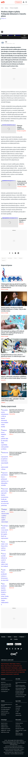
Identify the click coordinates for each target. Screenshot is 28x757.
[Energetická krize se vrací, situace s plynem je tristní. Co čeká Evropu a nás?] (14, 346)
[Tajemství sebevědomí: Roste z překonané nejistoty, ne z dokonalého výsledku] (5, 479)
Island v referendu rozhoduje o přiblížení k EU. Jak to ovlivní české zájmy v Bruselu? (14, 377)
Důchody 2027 (18, 726)
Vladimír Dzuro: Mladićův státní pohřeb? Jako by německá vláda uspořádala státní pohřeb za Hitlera (17, 431)
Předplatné (21, 636)
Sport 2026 (18, 701)
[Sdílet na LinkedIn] (18, 253)
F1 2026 (17, 711)
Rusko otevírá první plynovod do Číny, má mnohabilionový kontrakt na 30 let (22, 182)
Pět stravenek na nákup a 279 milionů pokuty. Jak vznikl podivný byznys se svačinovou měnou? (12, 332)
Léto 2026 (18, 678)
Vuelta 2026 (16, 674)
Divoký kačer (3, 714)
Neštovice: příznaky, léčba (6, 684)
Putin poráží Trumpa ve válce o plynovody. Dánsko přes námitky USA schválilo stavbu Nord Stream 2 (23, 220)
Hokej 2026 (18, 708)
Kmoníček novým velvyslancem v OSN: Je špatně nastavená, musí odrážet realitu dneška (17, 411)
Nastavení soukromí (9, 750)
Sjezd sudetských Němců (6, 707)
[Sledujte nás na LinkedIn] (7, 649)
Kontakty (3, 636)
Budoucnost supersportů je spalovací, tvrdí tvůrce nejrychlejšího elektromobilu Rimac (18, 453)
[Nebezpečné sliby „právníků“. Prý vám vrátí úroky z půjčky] (14, 390)
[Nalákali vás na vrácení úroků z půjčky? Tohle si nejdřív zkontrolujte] (5, 515)
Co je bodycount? (4, 691)
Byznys (6, 7)
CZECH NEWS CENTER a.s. (19, 740)
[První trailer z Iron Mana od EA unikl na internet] (5, 546)
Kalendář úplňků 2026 (5, 689)
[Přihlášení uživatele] (23, 2)
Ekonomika (18, 719)
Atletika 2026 (18, 713)
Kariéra (16, 639)
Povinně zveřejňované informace (17, 753)
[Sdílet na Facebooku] (10, 253)
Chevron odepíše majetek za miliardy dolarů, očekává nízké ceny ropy (22, 127)
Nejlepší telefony (4, 725)
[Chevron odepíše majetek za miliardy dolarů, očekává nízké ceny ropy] (8, 129)
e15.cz (2, 7)
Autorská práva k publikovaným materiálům (13, 746)
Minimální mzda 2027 (20, 728)
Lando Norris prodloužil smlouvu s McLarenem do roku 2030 (17, 570)
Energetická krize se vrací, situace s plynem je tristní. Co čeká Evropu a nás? (13, 355)
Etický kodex (7, 753)
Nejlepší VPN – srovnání (5, 730)
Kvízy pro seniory (4, 687)
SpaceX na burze (4, 723)
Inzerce (15, 636)
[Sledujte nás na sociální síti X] (10, 649)
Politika (3, 701)
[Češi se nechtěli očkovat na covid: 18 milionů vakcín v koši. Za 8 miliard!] (5, 560)
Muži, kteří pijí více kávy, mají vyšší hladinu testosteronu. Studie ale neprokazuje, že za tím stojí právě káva (18, 490)
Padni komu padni (4, 711)
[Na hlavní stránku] (2, 2)
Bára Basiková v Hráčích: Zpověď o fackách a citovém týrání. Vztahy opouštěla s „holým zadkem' (17, 585)
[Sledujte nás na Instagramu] (15, 649)
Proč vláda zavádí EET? (5, 709)
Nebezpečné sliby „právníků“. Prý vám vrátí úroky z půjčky (13, 399)
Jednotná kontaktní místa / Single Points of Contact (14, 752)
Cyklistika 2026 (18, 715)
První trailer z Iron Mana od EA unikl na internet (17, 542)
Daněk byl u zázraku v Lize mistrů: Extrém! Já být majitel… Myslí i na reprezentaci (17, 527)
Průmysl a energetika (14, 7)
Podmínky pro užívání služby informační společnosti (14, 747)
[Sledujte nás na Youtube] (18, 649)
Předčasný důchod (19, 723)
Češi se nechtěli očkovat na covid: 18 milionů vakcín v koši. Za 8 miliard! (17, 554)
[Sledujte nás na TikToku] (21, 649)
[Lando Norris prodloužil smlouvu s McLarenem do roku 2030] (5, 575)
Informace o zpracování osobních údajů (11, 749)
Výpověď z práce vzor (5, 713)
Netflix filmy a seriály (5, 732)
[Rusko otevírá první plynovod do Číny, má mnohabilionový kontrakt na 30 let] (9, 184)
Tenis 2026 (18, 709)
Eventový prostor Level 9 (11, 672)
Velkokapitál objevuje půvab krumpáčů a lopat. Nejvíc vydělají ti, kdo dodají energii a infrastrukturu (14, 285)
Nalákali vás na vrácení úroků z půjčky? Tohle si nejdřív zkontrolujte (18, 509)
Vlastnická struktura (18, 750)
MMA (17, 704)
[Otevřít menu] (26, 2)
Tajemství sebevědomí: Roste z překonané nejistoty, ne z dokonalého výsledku (18, 474)
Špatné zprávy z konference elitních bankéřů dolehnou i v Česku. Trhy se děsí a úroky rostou (13, 309)
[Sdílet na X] (13, 253)
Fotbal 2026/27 (18, 706)
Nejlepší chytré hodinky (5, 728)
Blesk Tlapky (13, 663)
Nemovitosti (8, 668)
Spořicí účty (18, 725)
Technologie (4, 719)
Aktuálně (3, 678)
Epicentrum (3, 682)
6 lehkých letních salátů (20, 696)
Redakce (9, 636)
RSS (11, 639)
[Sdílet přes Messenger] (15, 253)
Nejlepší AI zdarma (4, 726)
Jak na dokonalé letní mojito (21, 694)
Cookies (21, 749)
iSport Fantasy (8, 665)
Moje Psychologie (5, 663)
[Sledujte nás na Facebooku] (13, 649)
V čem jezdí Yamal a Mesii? (6, 686)
